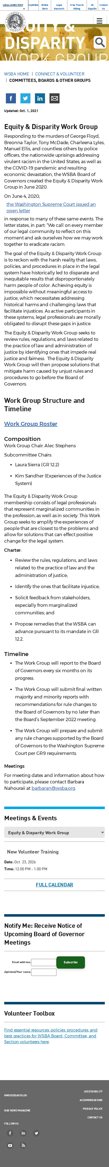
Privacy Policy (93, 1108)
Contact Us (103, 6)
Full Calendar (54, 884)
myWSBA (33, 4)
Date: (8, 861)
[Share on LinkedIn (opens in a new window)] (40, 98)
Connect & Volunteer (59, 74)
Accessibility (93, 1091)
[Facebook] (10, 1133)
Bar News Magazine (17, 1110)
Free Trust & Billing (76, 6)
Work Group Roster (30, 423)
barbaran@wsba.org (53, 788)
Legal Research (59, 6)
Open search (100, 42)
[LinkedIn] (23, 1133)
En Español (92, 6)
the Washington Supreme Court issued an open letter (51, 207)
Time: (9, 868)
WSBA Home (16, 74)
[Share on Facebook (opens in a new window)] (11, 98)
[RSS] (23, 1145)
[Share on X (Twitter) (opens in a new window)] (25, 98)
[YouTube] (10, 1145)
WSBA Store (44, 6)
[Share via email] (54, 98)
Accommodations (91, 1100)
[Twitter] (36, 1133)
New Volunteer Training (32, 851)
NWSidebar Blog (15, 1095)
